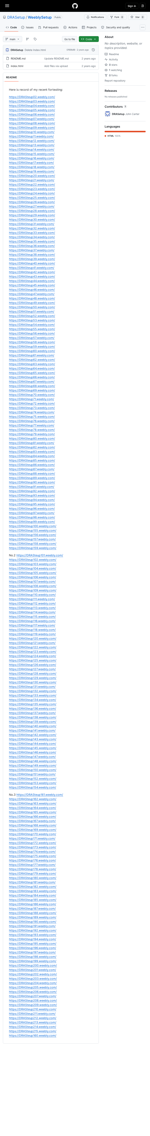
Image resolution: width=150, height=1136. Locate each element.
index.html (17, 66)
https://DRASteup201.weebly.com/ (32, 970)
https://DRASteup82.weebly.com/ (32, 447)
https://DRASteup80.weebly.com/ (32, 438)
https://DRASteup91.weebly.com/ (31, 486)
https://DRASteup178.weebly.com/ (32, 869)
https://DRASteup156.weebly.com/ (32, 535)
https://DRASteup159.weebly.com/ (32, 548)
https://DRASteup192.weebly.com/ (32, 930)
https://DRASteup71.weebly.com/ (31, 399)
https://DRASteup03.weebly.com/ (32, 101)
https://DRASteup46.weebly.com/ (32, 289)
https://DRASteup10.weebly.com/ (32, 132)
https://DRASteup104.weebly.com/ (32, 568)
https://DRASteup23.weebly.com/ (32, 189)
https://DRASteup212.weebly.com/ (32, 1018)
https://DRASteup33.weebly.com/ (32, 232)
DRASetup (16, 17)
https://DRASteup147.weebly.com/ (32, 756)
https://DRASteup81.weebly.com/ (31, 443)
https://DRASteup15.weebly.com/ (32, 154)
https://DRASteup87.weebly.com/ (32, 469)
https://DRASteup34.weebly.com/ (32, 237)
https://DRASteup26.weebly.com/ (32, 202)
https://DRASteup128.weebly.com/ (32, 673)
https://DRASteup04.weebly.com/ (32, 105)
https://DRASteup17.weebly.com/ (31, 162)
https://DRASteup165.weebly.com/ (32, 812)
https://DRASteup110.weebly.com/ (32, 594)
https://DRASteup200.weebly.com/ (33, 965)
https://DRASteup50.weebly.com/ (32, 307)
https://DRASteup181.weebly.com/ (32, 882)
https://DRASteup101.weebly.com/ (39, 555)
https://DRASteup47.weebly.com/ (32, 294)
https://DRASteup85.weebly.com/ (32, 460)
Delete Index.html (35, 49)
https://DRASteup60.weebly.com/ (32, 351)
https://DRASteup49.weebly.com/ (32, 303)
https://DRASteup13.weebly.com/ (32, 145)
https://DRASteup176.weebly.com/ (32, 860)
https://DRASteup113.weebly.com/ (32, 608)
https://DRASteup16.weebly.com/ (31, 158)
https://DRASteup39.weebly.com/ (32, 259)
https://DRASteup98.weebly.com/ (32, 517)
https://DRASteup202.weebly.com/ (33, 974)
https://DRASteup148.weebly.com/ (32, 761)
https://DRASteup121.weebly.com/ (32, 643)
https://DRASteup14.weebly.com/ (31, 149)
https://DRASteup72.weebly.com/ (32, 403)
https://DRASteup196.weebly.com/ (32, 948)
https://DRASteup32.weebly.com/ (32, 228)
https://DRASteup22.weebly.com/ (32, 184)
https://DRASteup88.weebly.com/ (32, 473)
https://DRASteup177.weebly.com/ (32, 865)
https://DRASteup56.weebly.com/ (32, 333)
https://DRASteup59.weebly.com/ (32, 346)
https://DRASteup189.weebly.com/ (32, 917)
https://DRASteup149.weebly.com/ (32, 765)
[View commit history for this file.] (93, 49)
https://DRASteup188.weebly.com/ (32, 913)
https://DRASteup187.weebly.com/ (32, 908)
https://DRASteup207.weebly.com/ (32, 996)
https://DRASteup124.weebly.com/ (32, 656)
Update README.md (56, 58)
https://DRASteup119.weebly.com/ (32, 634)
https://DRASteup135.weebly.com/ (32, 704)
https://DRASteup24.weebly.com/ (32, 193)
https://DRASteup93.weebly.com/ (32, 495)
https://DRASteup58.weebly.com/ (32, 342)
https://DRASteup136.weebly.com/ (32, 708)
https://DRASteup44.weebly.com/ (32, 281)
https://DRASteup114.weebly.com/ (32, 612)
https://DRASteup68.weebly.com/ (32, 386)
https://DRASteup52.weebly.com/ (32, 316)
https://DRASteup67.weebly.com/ (32, 381)
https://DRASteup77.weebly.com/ (31, 425)
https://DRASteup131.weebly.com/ (32, 686)
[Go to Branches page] (27, 39)
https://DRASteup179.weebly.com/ (32, 873)
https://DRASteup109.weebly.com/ (32, 590)
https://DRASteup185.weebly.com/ (32, 900)
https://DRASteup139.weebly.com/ (32, 721)
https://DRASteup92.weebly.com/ (32, 491)
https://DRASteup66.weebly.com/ (32, 377)
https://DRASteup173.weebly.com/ (32, 847)
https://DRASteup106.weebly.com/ (32, 577)
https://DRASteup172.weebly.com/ (32, 843)
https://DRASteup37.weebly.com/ (32, 250)
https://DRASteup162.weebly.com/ (32, 799)
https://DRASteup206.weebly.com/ (33, 991)
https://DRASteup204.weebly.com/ (33, 983)
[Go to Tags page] (35, 39)
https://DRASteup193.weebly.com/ (32, 935)
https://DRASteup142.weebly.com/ (32, 735)
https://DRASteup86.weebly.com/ (32, 465)
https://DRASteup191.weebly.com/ (32, 926)
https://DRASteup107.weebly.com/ (32, 581)
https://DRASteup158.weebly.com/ (32, 543)
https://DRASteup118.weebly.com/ (32, 629)
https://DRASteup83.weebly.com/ (32, 451)
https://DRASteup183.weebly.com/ (32, 891)
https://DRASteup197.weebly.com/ (32, 952)
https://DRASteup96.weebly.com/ (32, 508)
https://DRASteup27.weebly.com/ (32, 206)
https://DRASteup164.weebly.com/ (32, 808)
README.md (18, 58)
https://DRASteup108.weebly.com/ (32, 586)
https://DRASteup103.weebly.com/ (32, 564)
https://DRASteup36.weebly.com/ (32, 246)
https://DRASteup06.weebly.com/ (32, 114)
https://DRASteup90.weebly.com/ (32, 482)
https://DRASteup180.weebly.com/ (32, 878)
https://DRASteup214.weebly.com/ (32, 1027)
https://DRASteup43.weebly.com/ (32, 276)
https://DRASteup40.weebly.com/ (32, 263)
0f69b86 (71, 49)
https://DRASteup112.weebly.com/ (32, 603)
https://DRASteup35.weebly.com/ (32, 241)
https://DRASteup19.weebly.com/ (32, 171)
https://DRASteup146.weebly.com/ (32, 752)
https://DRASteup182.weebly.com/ (32, 886)
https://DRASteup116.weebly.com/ (32, 621)
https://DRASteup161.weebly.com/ (39, 794)
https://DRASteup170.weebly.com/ (32, 834)
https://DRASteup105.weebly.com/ (32, 573)
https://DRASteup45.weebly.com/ (32, 285)
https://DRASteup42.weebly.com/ (32, 272)
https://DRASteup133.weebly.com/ (32, 695)
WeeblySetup (40, 17)
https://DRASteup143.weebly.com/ (32, 739)
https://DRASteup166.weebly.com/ (32, 816)
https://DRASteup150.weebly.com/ (32, 770)
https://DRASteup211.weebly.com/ (32, 1013)
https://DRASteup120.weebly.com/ (32, 638)
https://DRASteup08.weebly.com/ (32, 123)
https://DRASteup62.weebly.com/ (32, 359)
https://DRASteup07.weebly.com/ (32, 119)
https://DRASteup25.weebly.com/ (32, 197)
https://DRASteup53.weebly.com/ (32, 320)
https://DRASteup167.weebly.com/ (32, 821)
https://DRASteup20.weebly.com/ (32, 176)
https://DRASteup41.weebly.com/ (31, 267)
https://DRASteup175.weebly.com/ (32, 856)
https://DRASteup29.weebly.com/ (32, 215)
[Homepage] (75, 6)
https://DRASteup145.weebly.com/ (32, 748)
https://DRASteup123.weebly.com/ (32, 651)
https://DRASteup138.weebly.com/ (32, 717)
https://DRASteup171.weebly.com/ (32, 838)
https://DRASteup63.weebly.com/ (32, 364)
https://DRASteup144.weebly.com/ (32, 743)
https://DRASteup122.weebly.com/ (32, 647)
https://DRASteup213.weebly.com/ (32, 1022)
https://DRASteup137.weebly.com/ (32, 713)
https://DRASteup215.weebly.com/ (32, 1031)
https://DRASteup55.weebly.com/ (32, 329)
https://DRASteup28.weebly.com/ (32, 211)
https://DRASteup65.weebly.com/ (32, 373)
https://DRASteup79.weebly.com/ (32, 434)
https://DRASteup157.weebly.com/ (32, 539)
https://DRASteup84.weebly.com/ (32, 456)
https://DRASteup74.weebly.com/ (32, 412)
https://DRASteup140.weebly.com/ (32, 726)
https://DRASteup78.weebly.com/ (32, 430)
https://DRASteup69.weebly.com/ (32, 390)
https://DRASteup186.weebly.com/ (32, 904)
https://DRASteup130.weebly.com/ (32, 682)
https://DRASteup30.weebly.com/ (32, 219)
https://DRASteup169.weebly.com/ (32, 829)
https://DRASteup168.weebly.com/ (32, 825)
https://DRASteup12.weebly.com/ (32, 141)
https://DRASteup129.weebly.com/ (32, 678)
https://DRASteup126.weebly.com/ (32, 665)
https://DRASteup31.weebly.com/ (31, 224)
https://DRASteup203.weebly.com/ (33, 978)
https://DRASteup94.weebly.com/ (32, 500)
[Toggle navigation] (7, 5)
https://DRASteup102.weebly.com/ (32, 559)
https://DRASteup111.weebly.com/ (32, 599)
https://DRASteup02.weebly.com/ (32, 97)
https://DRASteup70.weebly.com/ (32, 394)
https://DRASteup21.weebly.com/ (31, 180)
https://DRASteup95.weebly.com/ (32, 504)
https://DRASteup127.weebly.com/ (32, 669)
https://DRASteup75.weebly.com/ (32, 416)
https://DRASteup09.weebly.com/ (32, 127)
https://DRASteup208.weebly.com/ (33, 1000)
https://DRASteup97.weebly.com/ (32, 513)
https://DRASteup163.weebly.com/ (32, 803)
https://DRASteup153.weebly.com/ (32, 783)
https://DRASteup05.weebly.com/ (32, 110)
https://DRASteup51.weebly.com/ (31, 311)
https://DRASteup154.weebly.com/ (32, 787)
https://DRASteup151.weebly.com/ (32, 774)
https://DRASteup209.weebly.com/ (33, 1005)
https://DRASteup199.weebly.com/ (32, 961)
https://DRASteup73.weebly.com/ (32, 408)
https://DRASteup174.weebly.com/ (32, 851)
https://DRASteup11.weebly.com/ (31, 136)
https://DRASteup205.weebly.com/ (33, 987)
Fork (119, 17)
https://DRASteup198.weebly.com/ (32, 956)
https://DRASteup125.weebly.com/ (32, 660)
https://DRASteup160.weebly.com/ (32, 1035)
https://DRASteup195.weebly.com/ (32, 943)
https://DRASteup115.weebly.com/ (32, 616)
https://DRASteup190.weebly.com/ (32, 921)
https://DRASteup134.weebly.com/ (32, 700)
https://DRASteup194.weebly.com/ (32, 939)
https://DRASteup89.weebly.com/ (32, 478)
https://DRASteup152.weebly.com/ (32, 778)
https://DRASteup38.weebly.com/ (32, 254)
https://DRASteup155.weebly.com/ (32, 530)
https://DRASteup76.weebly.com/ (32, 421)
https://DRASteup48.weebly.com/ (32, 298)
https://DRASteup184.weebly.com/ (32, 895)
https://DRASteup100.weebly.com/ (32, 526)
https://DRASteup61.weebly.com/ (31, 355)
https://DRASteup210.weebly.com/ (32, 1009)
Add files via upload (56, 66)
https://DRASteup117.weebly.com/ (32, 625)
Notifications (97, 17)
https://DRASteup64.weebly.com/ (32, 368)
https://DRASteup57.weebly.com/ (32, 338)
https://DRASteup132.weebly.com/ (32, 691)
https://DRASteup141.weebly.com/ (32, 730)
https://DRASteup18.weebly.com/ (32, 167)
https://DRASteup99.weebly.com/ (32, 521)
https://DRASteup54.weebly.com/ (32, 324)
